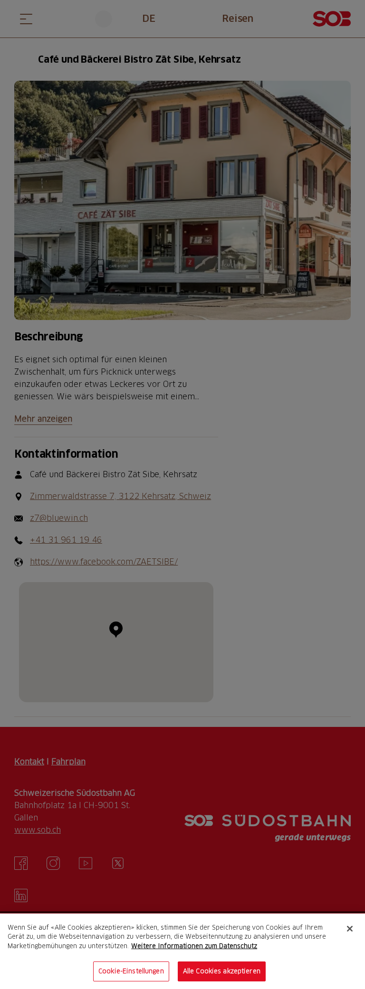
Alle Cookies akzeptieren (221, 971)
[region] (182, 951)
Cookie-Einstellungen (131, 971)
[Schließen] (349, 928)
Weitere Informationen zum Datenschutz (194, 945)
